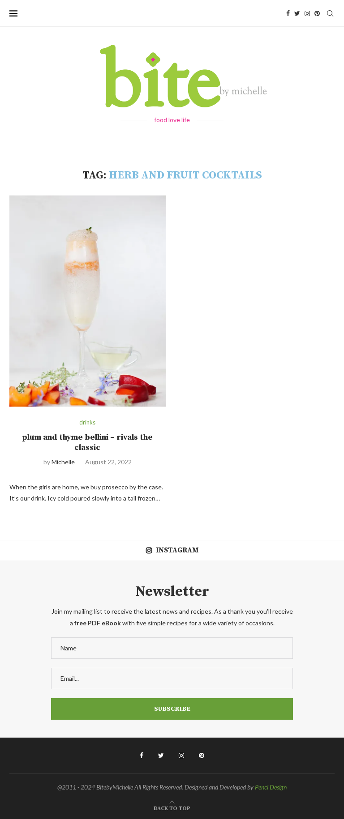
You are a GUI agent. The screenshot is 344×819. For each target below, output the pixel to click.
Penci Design (271, 787)
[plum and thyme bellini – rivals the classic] (87, 301)
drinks (87, 422)
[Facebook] (288, 13)
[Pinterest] (317, 13)
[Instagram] (307, 13)
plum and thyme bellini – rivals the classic (87, 442)
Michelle (63, 462)
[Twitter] (297, 13)
